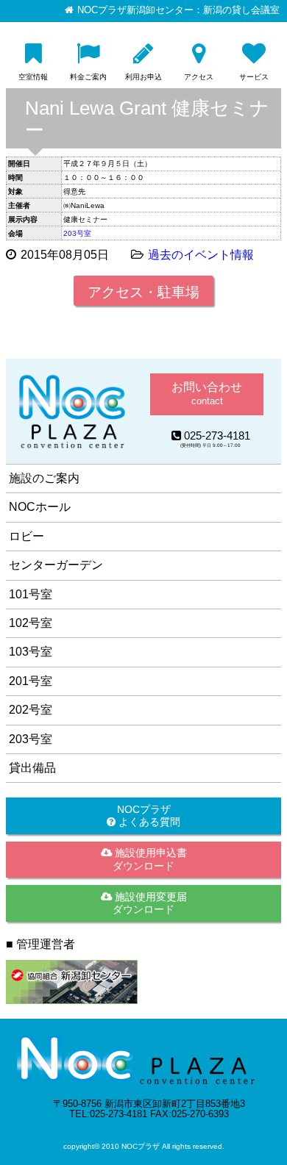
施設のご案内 (44, 478)
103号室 (30, 651)
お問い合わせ (206, 393)
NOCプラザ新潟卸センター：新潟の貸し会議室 (178, 10)
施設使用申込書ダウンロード (149, 859)
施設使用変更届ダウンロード (149, 903)
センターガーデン (56, 565)
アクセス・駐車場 (143, 292)
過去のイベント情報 (201, 254)
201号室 (30, 681)
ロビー (26, 536)
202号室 (30, 709)
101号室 (30, 594)
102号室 (30, 623)
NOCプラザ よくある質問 (148, 815)
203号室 (77, 233)
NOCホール (40, 507)
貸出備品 (32, 767)
